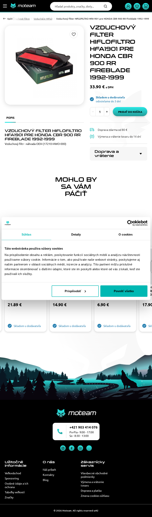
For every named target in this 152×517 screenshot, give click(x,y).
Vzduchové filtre (20, 18)
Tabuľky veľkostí (15, 492)
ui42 (96, 510)
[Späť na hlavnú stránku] (23, 6)
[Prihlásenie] (128, 6)
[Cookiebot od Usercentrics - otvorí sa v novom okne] (130, 223)
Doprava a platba (91, 490)
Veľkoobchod (13, 473)
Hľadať (105, 6)
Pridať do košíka (130, 111)
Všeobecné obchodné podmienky (94, 474)
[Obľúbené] (137, 6)
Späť (9, 18)
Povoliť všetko (124, 291)
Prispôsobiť (73, 291)
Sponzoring (12, 478)
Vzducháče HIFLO (43, 18)
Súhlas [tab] (26, 234)
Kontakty (48, 474)
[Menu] (5, 6)
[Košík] (145, 6)
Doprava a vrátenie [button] (107, 153)
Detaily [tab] (76, 234)
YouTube (80, 448)
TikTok (89, 448)
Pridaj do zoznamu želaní (74, 34)
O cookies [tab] (126, 234)
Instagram (63, 448)
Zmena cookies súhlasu (95, 495)
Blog (45, 480)
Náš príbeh (49, 469)
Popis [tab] (10, 117)
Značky (9, 497)
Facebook (71, 448)
